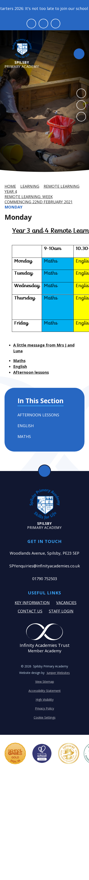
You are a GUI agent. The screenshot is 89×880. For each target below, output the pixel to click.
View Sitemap (44, 681)
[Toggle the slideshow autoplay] (81, 116)
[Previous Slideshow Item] (81, 93)
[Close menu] (79, 53)
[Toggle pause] (31, 23)
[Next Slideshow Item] (81, 105)
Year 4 (11, 191)
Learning (29, 186)
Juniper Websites (58, 673)
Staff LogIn (61, 611)
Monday (13, 207)
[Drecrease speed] (43, 23)
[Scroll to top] (44, 471)
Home (10, 186)
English (20, 366)
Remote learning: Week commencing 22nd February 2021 (39, 199)
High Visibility (45, 699)
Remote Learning (61, 186)
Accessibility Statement (45, 691)
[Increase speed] (55, 23)
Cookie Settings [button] (45, 717)
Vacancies (66, 602)
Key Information (32, 602)
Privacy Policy (44, 708)
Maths (19, 360)
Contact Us (30, 611)
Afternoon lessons (31, 372)
